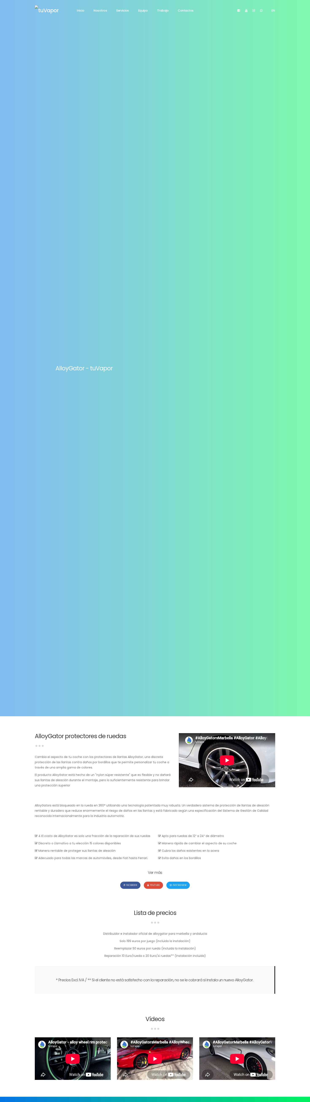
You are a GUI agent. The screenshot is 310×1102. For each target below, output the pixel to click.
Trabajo (163, 10)
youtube (155, 885)
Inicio (80, 10)
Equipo (143, 10)
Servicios (122, 10)
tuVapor (48, 10)
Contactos (186, 10)
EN (273, 10)
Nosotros (100, 10)
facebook (131, 885)
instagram (180, 885)
